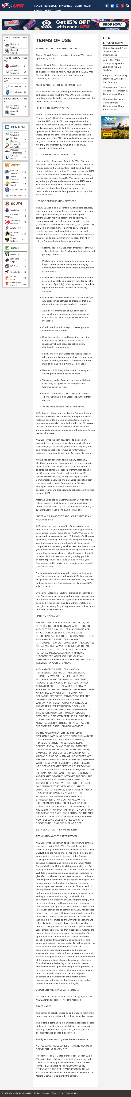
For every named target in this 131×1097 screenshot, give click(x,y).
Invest (49, 10)
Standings (65, 6)
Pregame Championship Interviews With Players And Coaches (115, 78)
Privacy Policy (72, 1093)
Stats (78, 6)
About (38, 10)
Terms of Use (57, 1093)
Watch (88, 6)
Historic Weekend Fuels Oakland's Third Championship (115, 51)
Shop (58, 10)
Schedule (50, 6)
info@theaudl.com (68, 829)
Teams (38, 6)
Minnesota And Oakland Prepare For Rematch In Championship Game (115, 90)
